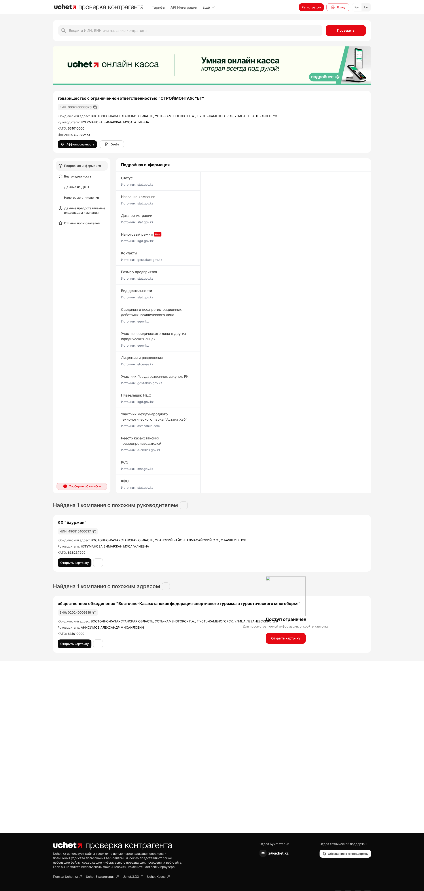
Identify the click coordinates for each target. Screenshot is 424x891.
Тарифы (158, 7)
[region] (212, 65)
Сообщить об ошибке (85, 486)
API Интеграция (183, 7)
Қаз (356, 7)
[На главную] (99, 7)
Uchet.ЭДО (131, 876)
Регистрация (311, 7)
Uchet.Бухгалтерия (100, 876)
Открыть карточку (285, 638)
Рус (366, 7)
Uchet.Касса (156, 876)
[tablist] (82, 194)
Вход (341, 7)
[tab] (82, 166)
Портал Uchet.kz (65, 876)
